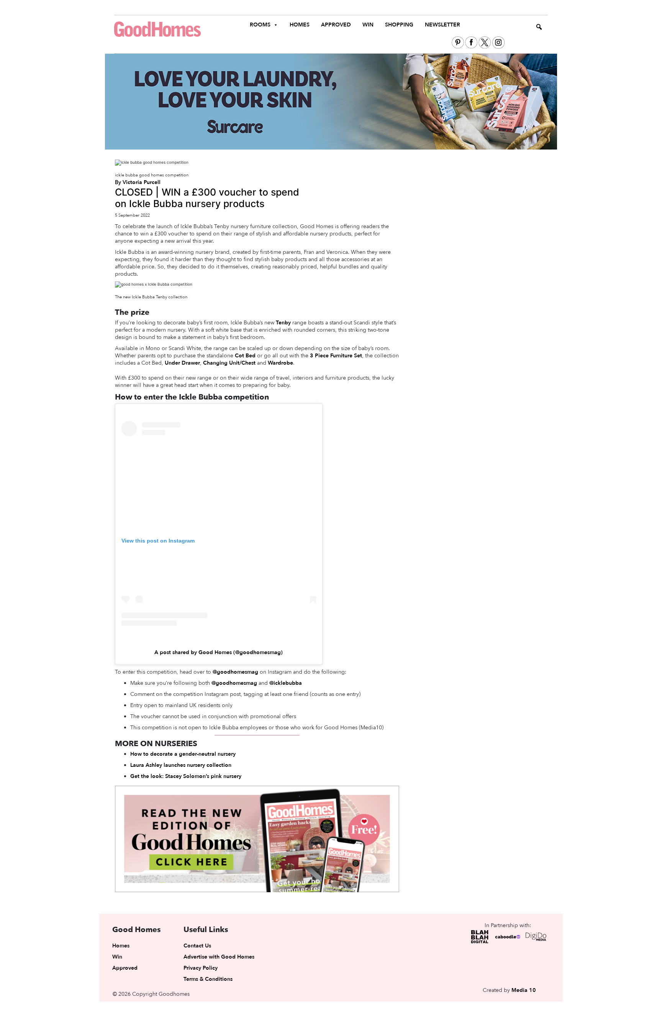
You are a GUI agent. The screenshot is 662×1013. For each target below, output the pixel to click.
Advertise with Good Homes (219, 956)
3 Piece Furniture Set (336, 355)
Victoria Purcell (142, 182)
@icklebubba (285, 683)
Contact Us (197, 945)
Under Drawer (182, 363)
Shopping (399, 24)
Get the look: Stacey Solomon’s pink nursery (185, 776)
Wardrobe (280, 363)
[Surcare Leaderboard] (331, 101)
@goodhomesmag (235, 672)
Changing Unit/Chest (229, 363)
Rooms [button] (260, 24)
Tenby (283, 322)
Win (368, 24)
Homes (300, 24)
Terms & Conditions (208, 979)
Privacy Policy (201, 968)
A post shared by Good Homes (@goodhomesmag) (218, 652)
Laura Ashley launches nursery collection (180, 765)
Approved (336, 24)
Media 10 (523, 990)
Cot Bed (245, 355)
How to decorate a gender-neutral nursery (183, 754)
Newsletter (442, 24)
